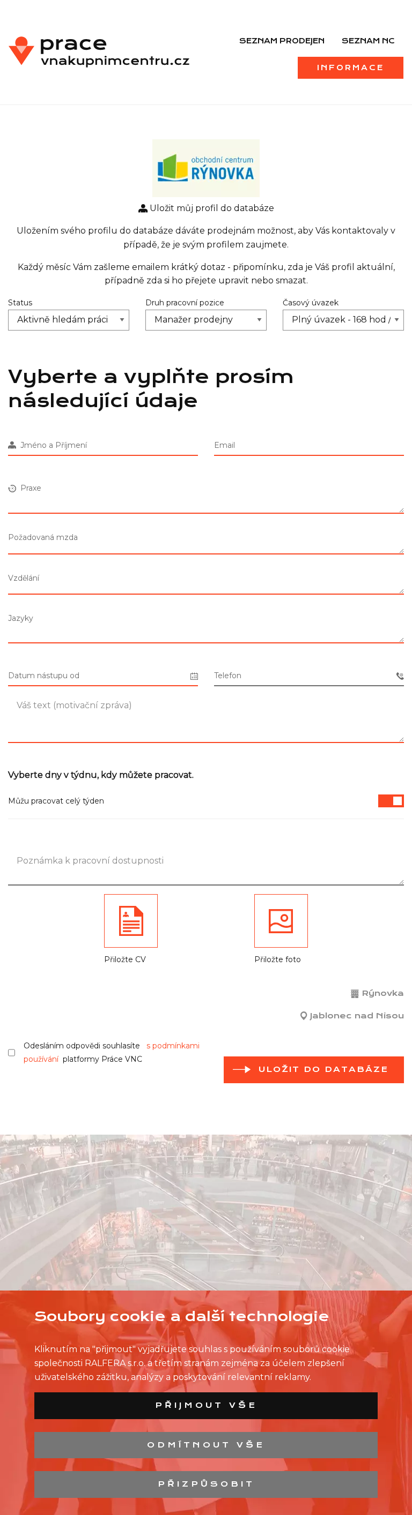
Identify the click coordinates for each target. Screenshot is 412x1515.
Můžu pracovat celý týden (56, 801)
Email (224, 445)
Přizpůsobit (206, 1484)
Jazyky (20, 618)
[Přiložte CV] (131, 921)
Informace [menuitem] (350, 67)
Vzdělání (23, 578)
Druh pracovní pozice (184, 303)
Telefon (227, 675)
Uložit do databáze (323, 1069)
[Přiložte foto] (281, 921)
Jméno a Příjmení (51, 445)
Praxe (28, 488)
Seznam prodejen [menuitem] (282, 40)
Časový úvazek (311, 303)
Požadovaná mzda (43, 537)
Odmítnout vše (206, 1445)
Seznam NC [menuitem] (368, 40)
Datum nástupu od (43, 675)
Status (20, 303)
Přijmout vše (206, 1405)
